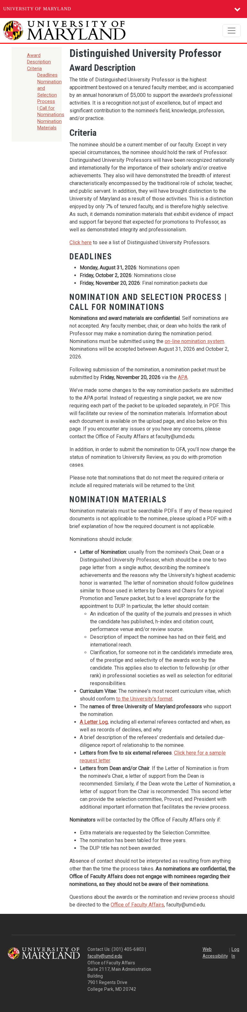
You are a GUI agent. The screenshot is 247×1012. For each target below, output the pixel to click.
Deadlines (47, 75)
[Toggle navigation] (232, 30)
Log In (235, 953)
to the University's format (144, 699)
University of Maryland (37, 8)
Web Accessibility (215, 953)
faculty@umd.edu (104, 956)
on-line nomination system (194, 341)
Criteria (34, 68)
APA (183, 377)
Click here (80, 242)
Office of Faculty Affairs (137, 905)
